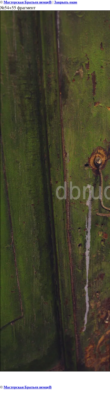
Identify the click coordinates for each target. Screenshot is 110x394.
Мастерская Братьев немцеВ (28, 2)
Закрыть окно (65, 2)
